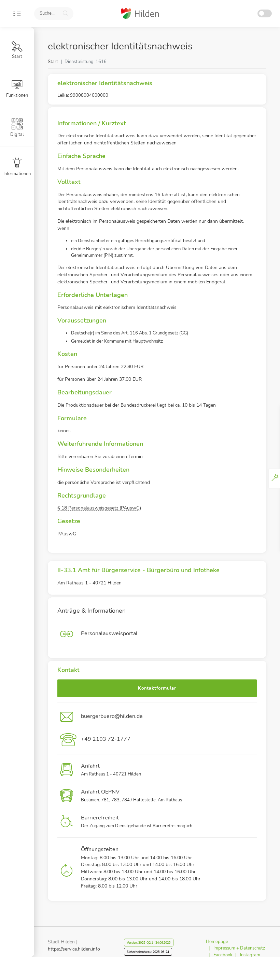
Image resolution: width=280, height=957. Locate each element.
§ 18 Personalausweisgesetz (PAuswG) (99, 508)
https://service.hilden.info (74, 949)
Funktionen (17, 95)
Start (53, 62)
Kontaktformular (157, 688)
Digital (17, 134)
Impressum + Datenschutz (239, 948)
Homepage (217, 942)
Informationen (17, 174)
